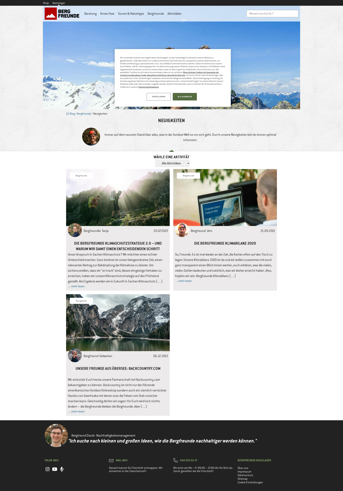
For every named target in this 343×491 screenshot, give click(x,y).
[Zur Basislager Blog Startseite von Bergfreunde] (63, 14)
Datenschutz (245, 475)
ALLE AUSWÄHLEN (185, 96)
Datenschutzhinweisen (149, 87)
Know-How (107, 14)
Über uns (243, 468)
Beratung (90, 14)
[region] (173, 78)
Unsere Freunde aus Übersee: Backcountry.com (118, 368)
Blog (72, 113)
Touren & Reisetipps (131, 14)
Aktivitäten (175, 14)
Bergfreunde (156, 14)
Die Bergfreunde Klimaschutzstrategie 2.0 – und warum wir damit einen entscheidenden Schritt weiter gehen (118, 249)
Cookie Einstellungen (250, 482)
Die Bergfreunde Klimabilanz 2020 (225, 243)
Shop (46, 3)
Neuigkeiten (81, 300)
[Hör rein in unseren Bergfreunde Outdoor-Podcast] (62, 471)
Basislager (59, 3)
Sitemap (243, 479)
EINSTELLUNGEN (158, 96)
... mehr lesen (77, 286)
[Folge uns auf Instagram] (47, 471)
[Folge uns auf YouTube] (55, 471)
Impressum (244, 471)
